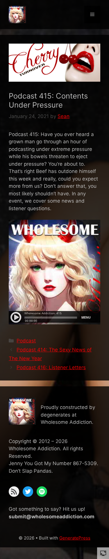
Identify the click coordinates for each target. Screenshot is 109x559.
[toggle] (103, 553)
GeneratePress (74, 538)
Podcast (26, 341)
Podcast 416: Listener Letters (51, 367)
